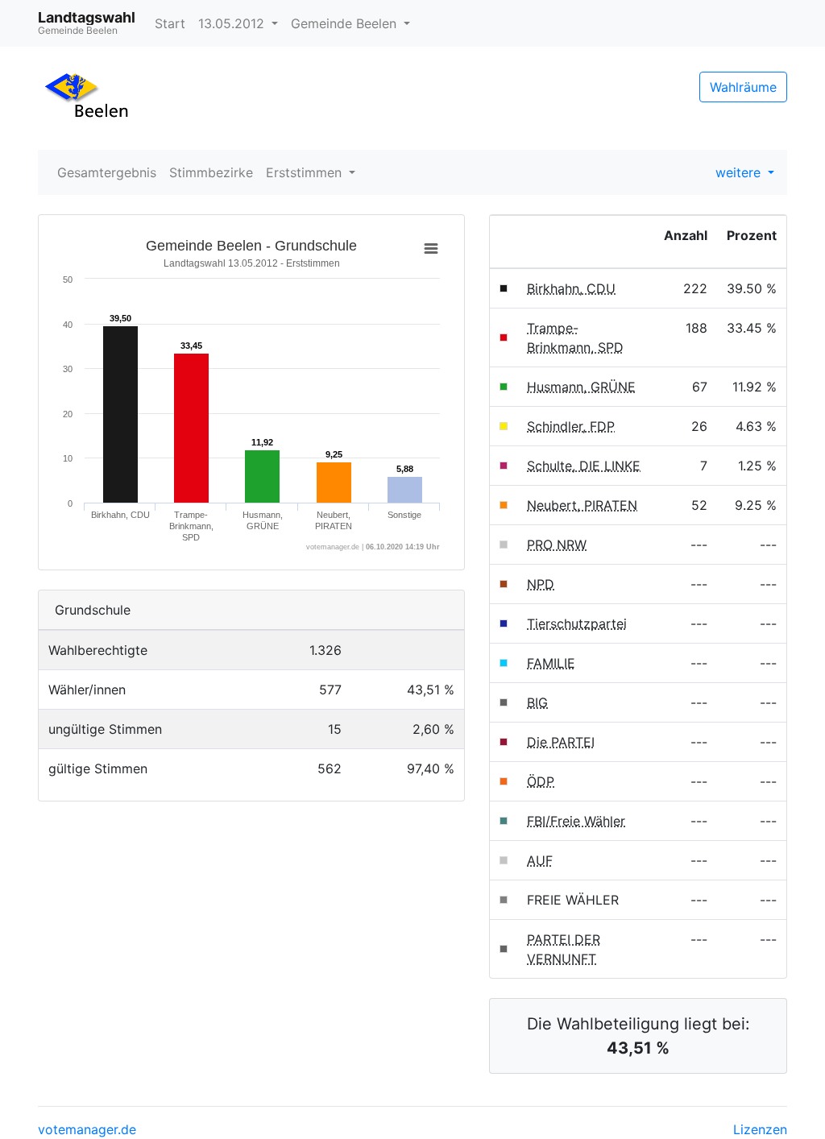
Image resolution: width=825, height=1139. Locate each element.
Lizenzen (760, 1129)
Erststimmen (306, 172)
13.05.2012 (233, 23)
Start (170, 23)
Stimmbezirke (211, 172)
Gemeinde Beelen (345, 23)
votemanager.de (87, 1129)
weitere (740, 172)
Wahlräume (743, 87)
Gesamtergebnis (106, 172)
